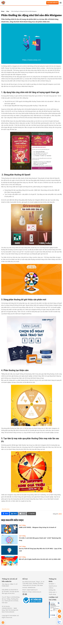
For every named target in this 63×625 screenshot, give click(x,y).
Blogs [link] (2, 11)
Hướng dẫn (52, 590)
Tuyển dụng (52, 594)
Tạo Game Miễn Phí (52, 2)
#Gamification (5, 509)
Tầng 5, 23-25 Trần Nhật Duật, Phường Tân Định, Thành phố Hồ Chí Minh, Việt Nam (33, 583)
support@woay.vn (32, 589)
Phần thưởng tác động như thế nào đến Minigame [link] (24, 11)
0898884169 (31, 587)
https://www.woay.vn (34, 592)
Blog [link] (7, 11)
